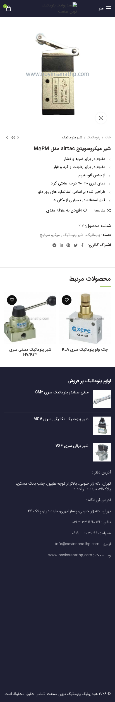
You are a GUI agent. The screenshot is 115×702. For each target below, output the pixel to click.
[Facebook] (82, 245)
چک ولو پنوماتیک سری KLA (85, 349)
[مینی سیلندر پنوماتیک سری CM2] (102, 399)
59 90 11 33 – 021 (86, 522)
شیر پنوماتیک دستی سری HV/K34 (30, 352)
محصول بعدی (7, 137)
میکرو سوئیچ (50, 235)
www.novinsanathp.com (70, 555)
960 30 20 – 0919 (85, 533)
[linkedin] (61, 245)
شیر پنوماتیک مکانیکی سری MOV (60, 419)
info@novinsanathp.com (77, 544)
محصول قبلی (18, 137)
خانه (108, 137)
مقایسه (100, 210)
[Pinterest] (68, 245)
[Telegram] (54, 245)
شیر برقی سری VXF (72, 445)
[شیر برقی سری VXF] (102, 452)
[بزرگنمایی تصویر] (101, 118)
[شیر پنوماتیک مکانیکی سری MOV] (102, 426)
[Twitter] (75, 245)
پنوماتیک (93, 137)
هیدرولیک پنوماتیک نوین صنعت (72, 694)
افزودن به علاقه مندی (64, 210)
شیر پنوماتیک (72, 137)
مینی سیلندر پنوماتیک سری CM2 (61, 392)
